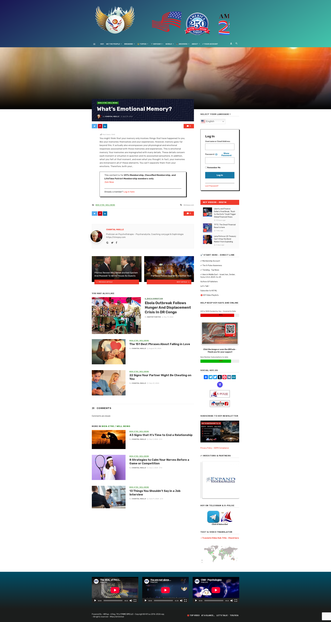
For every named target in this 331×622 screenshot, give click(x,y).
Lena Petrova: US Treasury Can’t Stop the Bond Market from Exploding (225, 239)
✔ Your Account (210, 44)
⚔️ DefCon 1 (156, 44)
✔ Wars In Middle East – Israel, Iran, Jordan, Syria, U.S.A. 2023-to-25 (217, 275)
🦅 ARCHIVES (181, 44)
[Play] (95, 600)
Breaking (128, 44)
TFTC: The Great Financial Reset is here (225, 226)
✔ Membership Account (210, 261)
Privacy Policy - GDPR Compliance (214, 448)
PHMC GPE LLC (127, 614)
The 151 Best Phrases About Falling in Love (159, 344)
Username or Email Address (217, 141)
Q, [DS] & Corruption (154, 298)
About (195, 44)
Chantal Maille (112, 116)
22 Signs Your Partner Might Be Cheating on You (160, 377)
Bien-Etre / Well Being (108, 103)
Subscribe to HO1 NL (208, 291)
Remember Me (213, 168)
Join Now (109, 182)
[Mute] (131, 600)
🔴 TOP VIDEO (193, 615)
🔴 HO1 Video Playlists (209, 295)
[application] (115, 590)
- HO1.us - (106, 614)
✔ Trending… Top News (209, 270)
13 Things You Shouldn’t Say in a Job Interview (154, 492)
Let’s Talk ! (204, 286)
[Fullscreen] (135, 600)
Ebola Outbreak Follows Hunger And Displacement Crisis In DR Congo (168, 307)
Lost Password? (212, 186)
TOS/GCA (234, 615)
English (209, 121)
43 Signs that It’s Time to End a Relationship (161, 435)
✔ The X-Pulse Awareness (211, 265)
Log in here (129, 192)
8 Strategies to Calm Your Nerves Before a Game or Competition (159, 461)
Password (209, 154)
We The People (113, 44)
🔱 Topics (141, 44)
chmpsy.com (189, 205)
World (169, 44)
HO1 (102, 44)
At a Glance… (208, 615)
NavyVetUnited (154, 317)
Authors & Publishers (209, 282)
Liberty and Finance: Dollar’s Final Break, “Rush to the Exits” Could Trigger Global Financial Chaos (225, 213)
